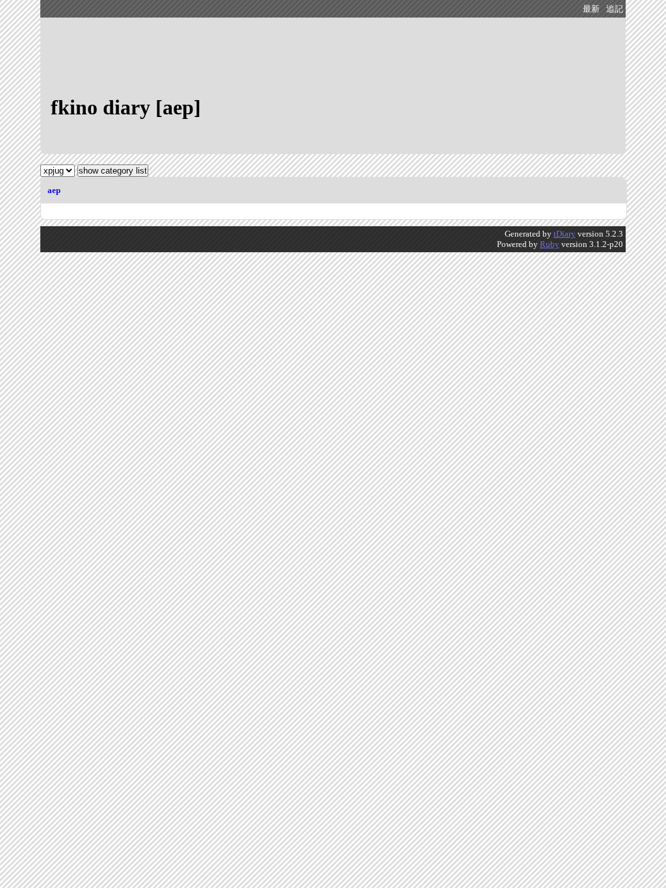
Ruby (549, 244)
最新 (591, 9)
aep (53, 190)
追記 (614, 9)
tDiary (564, 234)
